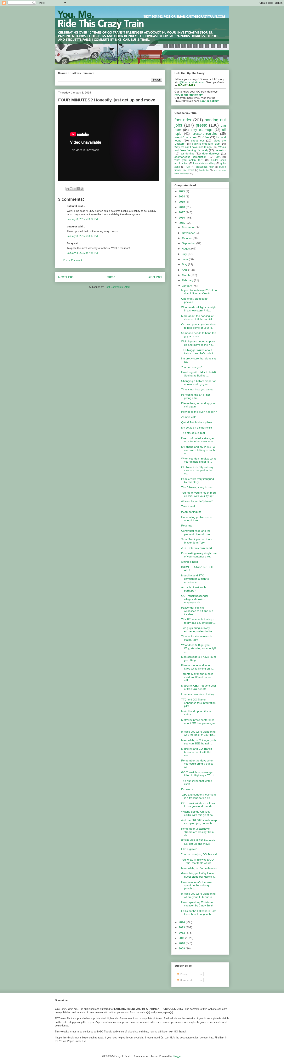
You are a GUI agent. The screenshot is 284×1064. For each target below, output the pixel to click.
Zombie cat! (188, 416)
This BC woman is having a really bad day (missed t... (198, 621)
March (186, 275)
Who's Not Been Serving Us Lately (200, 148)
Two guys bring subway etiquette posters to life (196, 629)
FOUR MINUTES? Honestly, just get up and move (198, 842)
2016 (182, 217)
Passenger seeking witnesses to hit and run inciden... (197, 611)
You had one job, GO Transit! (199, 854)
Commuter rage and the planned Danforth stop (196, 532)
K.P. (187, 166)
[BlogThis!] (71, 189)
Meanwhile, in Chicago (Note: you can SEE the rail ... (199, 742)
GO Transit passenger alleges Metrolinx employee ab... (194, 599)
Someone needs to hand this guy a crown (198, 334)
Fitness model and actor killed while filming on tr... (197, 667)
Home (111, 277)
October (187, 238)
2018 (182, 207)
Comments (186, 980)
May (185, 264)
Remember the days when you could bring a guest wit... (197, 764)
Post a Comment (72, 260)
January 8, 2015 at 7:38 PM (82, 252)
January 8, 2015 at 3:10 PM (82, 236)
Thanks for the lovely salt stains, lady (196, 638)
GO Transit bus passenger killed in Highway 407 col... (198, 774)
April (185, 269)
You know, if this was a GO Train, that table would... (197, 861)
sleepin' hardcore (185, 137)
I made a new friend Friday (197, 694)
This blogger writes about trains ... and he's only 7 (197, 351)
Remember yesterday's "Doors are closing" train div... (197, 832)
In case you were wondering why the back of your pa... (198, 733)
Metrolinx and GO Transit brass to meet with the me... (196, 752)
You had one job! (191, 367)
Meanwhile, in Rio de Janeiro (199, 868)
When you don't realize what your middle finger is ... (198, 460)
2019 (182, 201)
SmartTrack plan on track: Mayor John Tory (197, 541)
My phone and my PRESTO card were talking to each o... (198, 450)
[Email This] (67, 189)
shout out (197, 140)
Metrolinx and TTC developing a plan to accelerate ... (195, 579)
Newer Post (66, 277)
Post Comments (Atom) (118, 287)
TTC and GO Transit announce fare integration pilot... (198, 703)
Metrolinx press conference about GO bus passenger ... (198, 723)
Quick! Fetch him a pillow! (197, 422)
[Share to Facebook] (78, 189)
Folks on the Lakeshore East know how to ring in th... (198, 912)
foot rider (182, 119)
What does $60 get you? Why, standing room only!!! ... (199, 648)
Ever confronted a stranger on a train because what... (198, 440)
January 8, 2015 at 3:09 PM (82, 219)
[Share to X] (75, 189)
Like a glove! (189, 849)
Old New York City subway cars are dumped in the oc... (197, 470)
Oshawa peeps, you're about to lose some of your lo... (198, 326)
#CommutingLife (191, 511)
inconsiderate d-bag (204, 163)
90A (218, 156)
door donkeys (211, 153)
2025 (182, 191)
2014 (182, 922)
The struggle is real (193, 432)
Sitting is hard (189, 561)
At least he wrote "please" (197, 501)
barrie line (204, 170)
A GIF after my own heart (196, 548)
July (185, 253)
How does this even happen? (199, 411)
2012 (182, 932)
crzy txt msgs (202, 130)
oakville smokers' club (206, 143)
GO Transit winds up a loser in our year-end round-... (198, 805)
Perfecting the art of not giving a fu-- (195, 396)
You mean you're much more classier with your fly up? (199, 494)
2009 (182, 948)
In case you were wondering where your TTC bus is (198, 895)
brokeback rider (205, 166)
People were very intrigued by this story (197, 480)
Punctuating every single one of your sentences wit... (199, 555)
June (185, 259)
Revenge (186, 525)
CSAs (205, 137)
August (186, 248)
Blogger (177, 1056)
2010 (182, 943)
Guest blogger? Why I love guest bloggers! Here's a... (198, 875)
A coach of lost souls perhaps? (193, 589)
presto (201, 125)
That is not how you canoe (197, 389)
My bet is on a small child (196, 427)
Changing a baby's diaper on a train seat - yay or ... (198, 382)
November (189, 232)
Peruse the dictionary (188, 94)
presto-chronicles (205, 133)
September (189, 243)
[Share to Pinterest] (82, 189)
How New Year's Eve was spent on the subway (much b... (196, 885)
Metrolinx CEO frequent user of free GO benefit (198, 687)
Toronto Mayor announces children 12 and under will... (197, 677)
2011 (182, 938)
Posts (183, 974)
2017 (182, 212)
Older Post (155, 277)
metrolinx (220, 150)
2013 (182, 927)
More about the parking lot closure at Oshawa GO (197, 317)
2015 (182, 222)
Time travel (188, 506)
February (188, 280)
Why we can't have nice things (193, 146)
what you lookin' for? (188, 159)
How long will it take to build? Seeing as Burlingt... (198, 374)
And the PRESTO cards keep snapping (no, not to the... (199, 822)
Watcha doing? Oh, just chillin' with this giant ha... (198, 813)
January (187, 285)
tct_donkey (187, 153)
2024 (182, 196)
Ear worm (187, 789)
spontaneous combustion (190, 156)
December (189, 227)
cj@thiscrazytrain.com (191, 82)
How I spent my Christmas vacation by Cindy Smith (197, 904)
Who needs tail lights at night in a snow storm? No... (198, 309)
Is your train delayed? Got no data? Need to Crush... (199, 292)
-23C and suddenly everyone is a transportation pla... (199, 796)
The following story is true (197, 487)
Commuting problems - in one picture (196, 518)
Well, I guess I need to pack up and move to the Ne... (198, 343)
